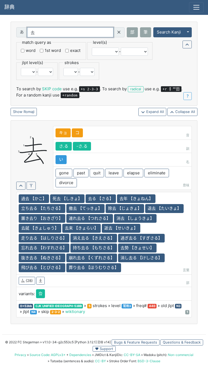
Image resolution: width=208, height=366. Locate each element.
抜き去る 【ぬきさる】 (42, 257)
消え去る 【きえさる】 (94, 238)
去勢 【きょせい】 (137, 247)
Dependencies (80, 355)
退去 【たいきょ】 (164, 208)
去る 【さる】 (100, 198)
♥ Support (104, 349)
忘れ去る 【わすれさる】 (44, 247)
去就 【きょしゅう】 (40, 228)
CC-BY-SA (132, 355)
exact (75, 50)
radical (135, 89)
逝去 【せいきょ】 (121, 228)
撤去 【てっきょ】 (85, 208)
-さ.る (81, 146)
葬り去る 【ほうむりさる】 (94, 267)
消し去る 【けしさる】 (141, 257)
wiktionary (75, 311)
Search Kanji (169, 32)
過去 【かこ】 (34, 198)
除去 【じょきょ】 (125, 208)
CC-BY (100, 361)
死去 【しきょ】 (67, 198)
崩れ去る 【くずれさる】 (92, 257)
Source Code (39, 355)
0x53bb (26, 306)
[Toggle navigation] (196, 7)
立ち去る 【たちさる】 (42, 208)
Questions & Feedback (182, 342)
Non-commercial (180, 355)
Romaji (29, 111)
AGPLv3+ (58, 355)
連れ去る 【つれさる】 (89, 218)
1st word (53, 50)
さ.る (63, 146)
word (30, 50)
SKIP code (52, 88)
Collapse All (184, 111)
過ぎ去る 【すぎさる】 (141, 238)
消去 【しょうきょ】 (135, 218)
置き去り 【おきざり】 (42, 218)
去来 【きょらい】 (81, 228)
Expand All (154, 111)
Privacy (20, 355)
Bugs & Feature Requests (135, 342)
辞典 (9, 7)
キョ (63, 132)
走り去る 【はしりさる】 (44, 238)
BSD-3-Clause (149, 361)
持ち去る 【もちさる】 (94, 247)
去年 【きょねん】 (136, 198)
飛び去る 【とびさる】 (42, 267)
